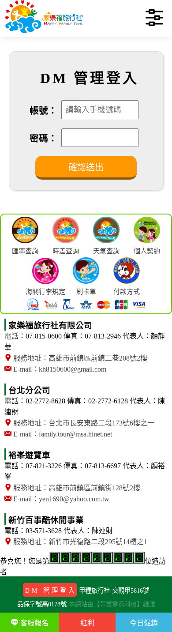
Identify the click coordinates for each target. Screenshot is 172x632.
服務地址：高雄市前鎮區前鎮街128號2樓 (75, 488)
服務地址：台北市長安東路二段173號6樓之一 (82, 423)
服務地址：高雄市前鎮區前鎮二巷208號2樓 (79, 358)
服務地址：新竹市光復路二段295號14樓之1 (79, 541)
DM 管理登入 (51, 590)
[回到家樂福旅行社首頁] (44, 33)
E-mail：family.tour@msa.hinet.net (61, 434)
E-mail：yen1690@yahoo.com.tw (60, 499)
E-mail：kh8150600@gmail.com (58, 369)
